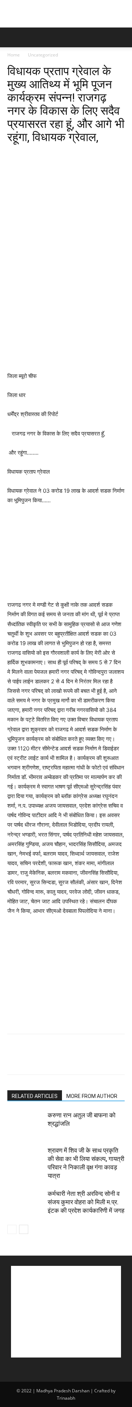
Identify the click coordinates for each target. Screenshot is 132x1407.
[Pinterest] (48, 154)
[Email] (99, 154)
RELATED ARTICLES (35, 1096)
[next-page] (23, 1229)
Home (13, 55)
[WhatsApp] (65, 154)
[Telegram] (116, 154)
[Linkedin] (82, 154)
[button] (12, 37)
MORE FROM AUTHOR (91, 1096)
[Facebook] (14, 154)
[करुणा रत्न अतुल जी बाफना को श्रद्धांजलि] (25, 1123)
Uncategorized (43, 55)
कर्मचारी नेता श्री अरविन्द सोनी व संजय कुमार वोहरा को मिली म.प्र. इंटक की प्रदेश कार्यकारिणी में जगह (86, 1202)
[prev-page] (11, 1229)
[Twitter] (31, 154)
